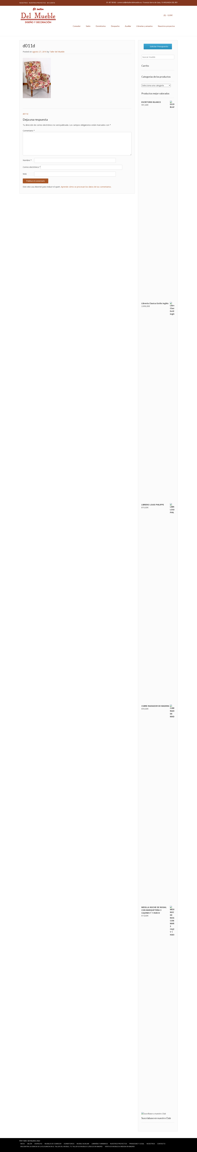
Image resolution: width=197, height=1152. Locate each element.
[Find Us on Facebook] (25, 1149)
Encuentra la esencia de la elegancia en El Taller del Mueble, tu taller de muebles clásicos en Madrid (61, 1146)
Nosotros (23, 3)
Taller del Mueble (57, 51)
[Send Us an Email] (22, 1149)
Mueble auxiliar (83, 1144)
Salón (88, 26)
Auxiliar (128, 26)
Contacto (161, 1144)
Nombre (27, 160)
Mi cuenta (51, 3)
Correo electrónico (32, 167)
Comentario (29, 130)
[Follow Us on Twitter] (28, 1149)
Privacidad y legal (136, 1144)
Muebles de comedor (53, 1144)
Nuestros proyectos (37, 3)
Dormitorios (101, 26)
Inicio (22, 1144)
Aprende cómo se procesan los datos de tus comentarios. (86, 186)
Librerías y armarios (100, 1144)
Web (25, 174)
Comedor (77, 26)
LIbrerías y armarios (144, 26)
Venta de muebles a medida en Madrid (120, 1146)
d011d (25, 114)
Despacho (115, 26)
